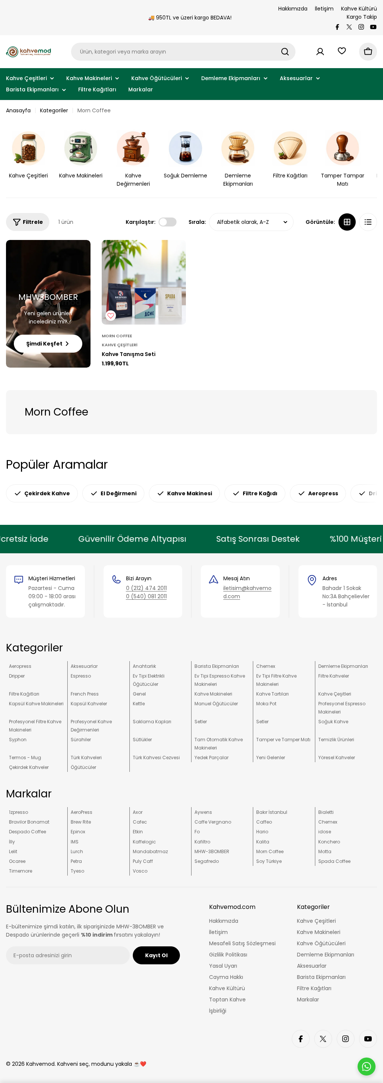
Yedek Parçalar (211, 757)
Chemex (265, 666)
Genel (139, 694)
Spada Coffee (334, 861)
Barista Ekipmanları (216, 666)
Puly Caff (143, 861)
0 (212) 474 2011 (146, 588)
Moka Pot (266, 703)
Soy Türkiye (269, 861)
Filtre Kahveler (333, 676)
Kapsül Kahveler (89, 703)
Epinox (78, 831)
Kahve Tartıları (272, 694)
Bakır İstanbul (271, 812)
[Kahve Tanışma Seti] (144, 282)
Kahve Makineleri (213, 694)
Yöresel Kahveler (336, 757)
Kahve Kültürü (359, 8)
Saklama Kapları (152, 721)
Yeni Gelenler (270, 757)
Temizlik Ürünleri (336, 739)
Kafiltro (202, 842)
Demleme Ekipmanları (343, 666)
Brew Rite (81, 822)
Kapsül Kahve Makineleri (36, 703)
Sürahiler (81, 739)
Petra (76, 861)
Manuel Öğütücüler (216, 703)
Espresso (81, 676)
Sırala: (197, 222)
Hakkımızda (292, 8)
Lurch (77, 851)
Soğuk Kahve (333, 721)
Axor (138, 812)
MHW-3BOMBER (211, 851)
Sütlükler (142, 739)
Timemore (20, 871)
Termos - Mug (25, 757)
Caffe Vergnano (212, 822)
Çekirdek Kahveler (29, 767)
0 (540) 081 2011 (146, 596)
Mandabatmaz (150, 851)
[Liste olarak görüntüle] (368, 222)
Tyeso (77, 871)
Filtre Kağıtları (24, 694)
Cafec (140, 822)
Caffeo (264, 822)
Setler (200, 721)
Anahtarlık (144, 666)
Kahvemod (40, 1064)
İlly (12, 842)
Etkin (138, 831)
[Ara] (285, 51)
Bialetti (326, 812)
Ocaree (17, 861)
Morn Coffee (117, 336)
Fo (197, 831)
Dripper (17, 676)
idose (324, 831)
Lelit (13, 851)
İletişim (324, 8)
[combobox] (183, 52)
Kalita (262, 842)
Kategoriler (54, 110)
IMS (75, 842)
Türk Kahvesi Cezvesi (156, 757)
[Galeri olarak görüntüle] (347, 222)
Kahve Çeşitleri (119, 345)
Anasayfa (18, 110)
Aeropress (20, 666)
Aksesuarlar (84, 666)
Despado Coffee (27, 831)
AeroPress (81, 812)
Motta (324, 851)
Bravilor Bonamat (29, 822)
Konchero (329, 842)
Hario (262, 831)
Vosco (140, 871)
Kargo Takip (362, 17)
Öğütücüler (83, 767)
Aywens (203, 812)
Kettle (139, 703)
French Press (85, 694)
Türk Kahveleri (86, 757)
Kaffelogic (144, 842)
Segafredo (206, 861)
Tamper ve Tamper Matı (283, 739)
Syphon (18, 739)
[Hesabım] (320, 51)
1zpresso (18, 812)
